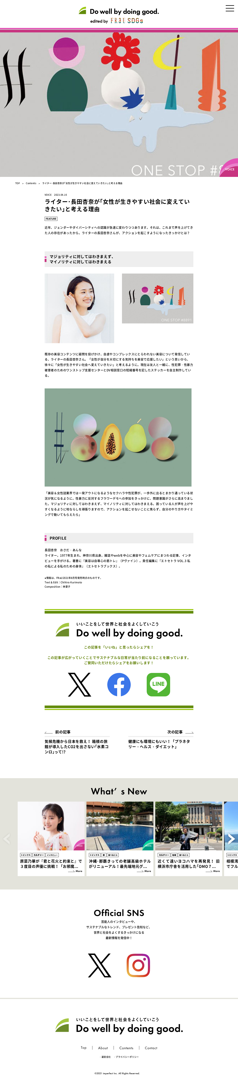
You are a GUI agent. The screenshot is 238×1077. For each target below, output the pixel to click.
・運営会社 (105, 1057)
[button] (232, 838)
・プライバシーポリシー (126, 1057)
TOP (17, 183)
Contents (31, 183)
